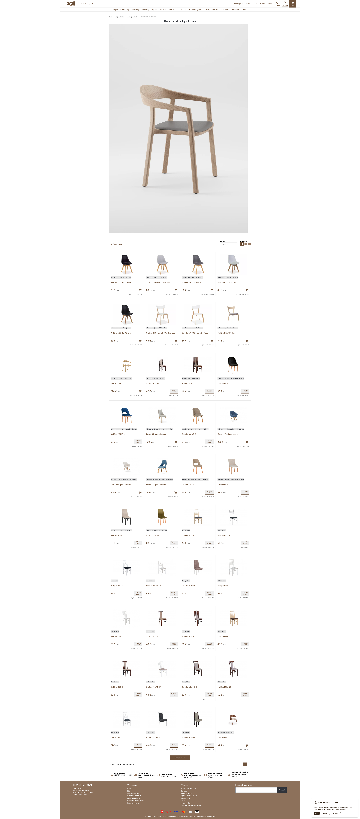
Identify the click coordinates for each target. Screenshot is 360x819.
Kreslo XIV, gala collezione (228, 434)
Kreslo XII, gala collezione (156, 434)
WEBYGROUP (213, 816)
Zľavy (183, 800)
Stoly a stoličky (212, 10)
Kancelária (235, 10)
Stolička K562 (223, 738)
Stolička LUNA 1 (117, 535)
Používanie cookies (133, 803)
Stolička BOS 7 (188, 383)
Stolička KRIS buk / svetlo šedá (158, 282)
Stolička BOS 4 (188, 535)
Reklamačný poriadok (134, 798)
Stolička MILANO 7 (225, 687)
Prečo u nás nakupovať (188, 788)
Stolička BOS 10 (224, 636)
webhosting (199, 816)
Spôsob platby (185, 798)
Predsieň (224, 10)
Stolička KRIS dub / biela (227, 282)
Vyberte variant (173, 391)
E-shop (262, 4)
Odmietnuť (336, 813)
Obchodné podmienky (134, 793)
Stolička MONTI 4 (189, 485)
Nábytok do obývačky (120, 10)
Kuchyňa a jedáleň (196, 10)
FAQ (128, 791)
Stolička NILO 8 (224, 535)
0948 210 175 (83, 794)
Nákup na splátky (186, 793)
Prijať (316, 813)
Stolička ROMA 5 (188, 738)
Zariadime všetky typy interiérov (191, 805)
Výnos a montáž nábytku (189, 795)
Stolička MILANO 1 (153, 687)
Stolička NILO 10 (117, 586)
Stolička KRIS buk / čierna (121, 282)
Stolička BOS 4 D (224, 586)
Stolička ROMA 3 (153, 738)
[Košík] (292, 4)
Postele (163, 10)
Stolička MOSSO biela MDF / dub (195, 333)
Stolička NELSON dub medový (229, 333)
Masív (171, 10)
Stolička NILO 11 (117, 738)
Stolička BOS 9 (188, 636)
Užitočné (248, 4)
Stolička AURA (116, 383)
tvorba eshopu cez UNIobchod (186, 816)
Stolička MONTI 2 (118, 434)
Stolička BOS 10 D (118, 636)
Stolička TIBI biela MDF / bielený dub (160, 333)
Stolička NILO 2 (117, 687)
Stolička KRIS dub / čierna (121, 333)
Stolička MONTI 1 (224, 383)
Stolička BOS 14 (152, 383)
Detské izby (181, 10)
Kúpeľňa (245, 10)
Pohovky (145, 10)
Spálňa (154, 10)
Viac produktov (180, 758)
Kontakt (270, 4)
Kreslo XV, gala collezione (156, 485)
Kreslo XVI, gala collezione (121, 485)
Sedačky (135, 10)
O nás (129, 788)
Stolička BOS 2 (152, 636)
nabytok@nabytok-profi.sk (85, 792)
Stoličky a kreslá (132, 17)
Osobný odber (185, 803)
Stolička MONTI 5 (225, 485)
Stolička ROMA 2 (188, 586)
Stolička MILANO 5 (189, 687)
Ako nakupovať (238, 4)
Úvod (256, 4)
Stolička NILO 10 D (153, 586)
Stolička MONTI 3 (189, 434)
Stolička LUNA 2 (152, 535)
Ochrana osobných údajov (135, 800)
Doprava (184, 791)
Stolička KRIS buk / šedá (191, 282)
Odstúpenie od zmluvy (134, 795)
